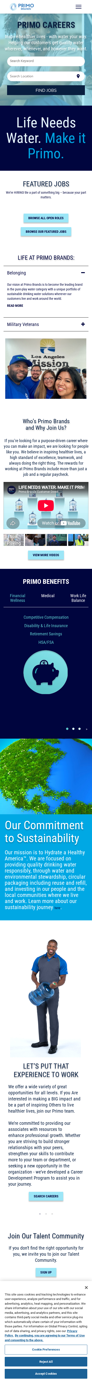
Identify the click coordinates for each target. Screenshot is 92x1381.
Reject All (45, 1361)
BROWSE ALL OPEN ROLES (46, 218)
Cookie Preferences (46, 1349)
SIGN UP (46, 1272)
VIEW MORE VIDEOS (46, 555)
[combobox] (46, 61)
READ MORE (15, 305)
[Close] (86, 1287)
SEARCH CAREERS (46, 1196)
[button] (46, 273)
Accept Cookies (46, 1373)
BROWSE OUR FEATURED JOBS (46, 231)
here (57, 908)
